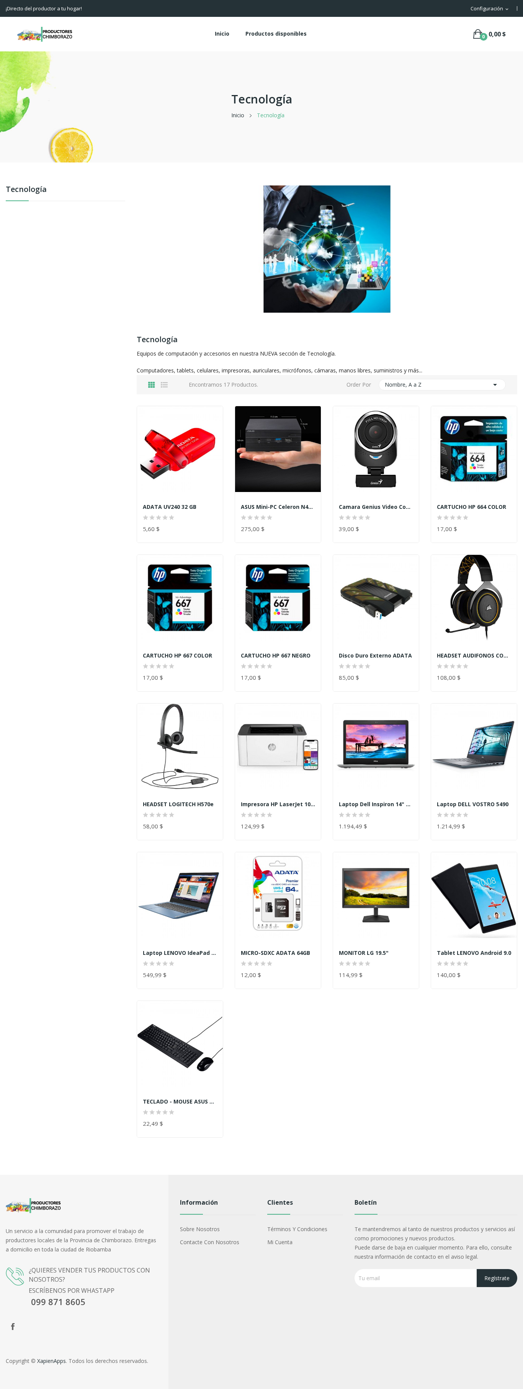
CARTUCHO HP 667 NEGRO (276, 655)
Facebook (13, 1326)
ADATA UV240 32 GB (169, 506)
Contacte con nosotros (209, 1242)
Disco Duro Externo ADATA (375, 655)
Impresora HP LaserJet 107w (278, 804)
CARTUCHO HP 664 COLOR (471, 506)
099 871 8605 (57, 1301)
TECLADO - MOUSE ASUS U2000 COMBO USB (180, 1101)
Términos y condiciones (297, 1229)
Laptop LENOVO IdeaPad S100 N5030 (180, 953)
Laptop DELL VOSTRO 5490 (472, 804)
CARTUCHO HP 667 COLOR (177, 655)
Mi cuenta (280, 1242)
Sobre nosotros (200, 1229)
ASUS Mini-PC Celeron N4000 (278, 506)
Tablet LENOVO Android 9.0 (474, 953)
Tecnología (26, 189)
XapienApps (51, 1360)
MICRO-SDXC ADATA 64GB (275, 953)
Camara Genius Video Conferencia (376, 506)
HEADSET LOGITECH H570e (178, 804)
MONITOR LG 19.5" (364, 953)
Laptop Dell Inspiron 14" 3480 (376, 804)
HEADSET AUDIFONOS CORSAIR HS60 (474, 655)
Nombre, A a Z (442, 384)
